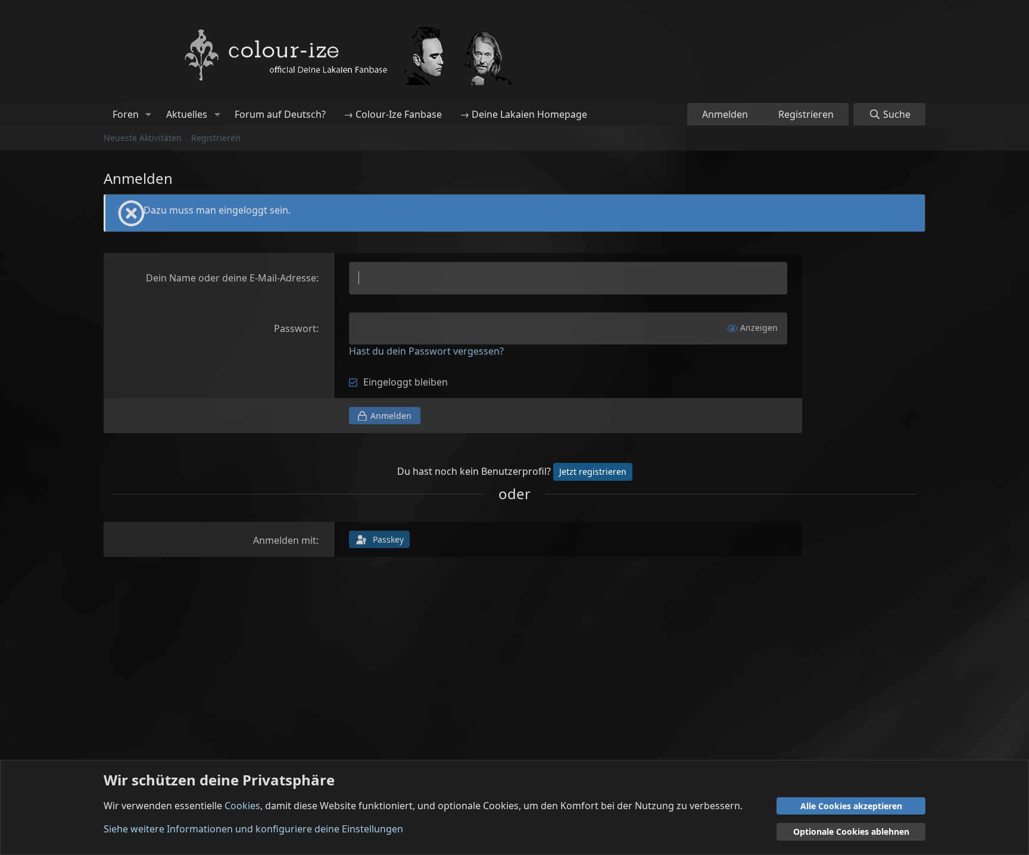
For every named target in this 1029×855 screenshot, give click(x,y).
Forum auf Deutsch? (280, 114)
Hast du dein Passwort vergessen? (426, 351)
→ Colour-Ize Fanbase (393, 114)
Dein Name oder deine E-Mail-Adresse (231, 277)
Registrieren (216, 137)
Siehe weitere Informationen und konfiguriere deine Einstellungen (253, 828)
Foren (126, 114)
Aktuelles (186, 114)
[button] (148, 114)
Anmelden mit (284, 540)
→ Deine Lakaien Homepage (523, 114)
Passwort (295, 328)
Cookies (242, 805)
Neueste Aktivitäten (143, 137)
